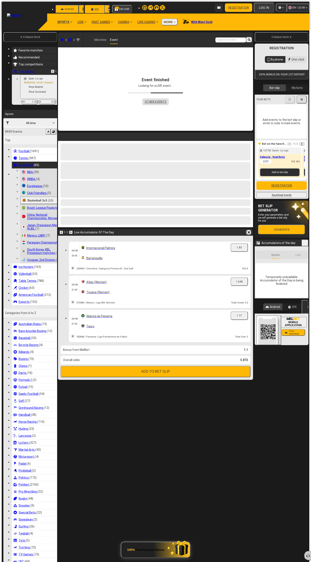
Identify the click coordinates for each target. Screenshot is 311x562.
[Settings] (281, 8)
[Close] (305, 402)
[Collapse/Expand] (304, 338)
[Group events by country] (53, 131)
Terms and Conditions (283, 148)
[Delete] (248, 232)
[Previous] (52, 71)
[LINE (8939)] (62, 40)
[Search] (249, 40)
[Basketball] (70, 40)
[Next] (71, 232)
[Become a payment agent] (219, 7)
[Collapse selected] (48, 131)
